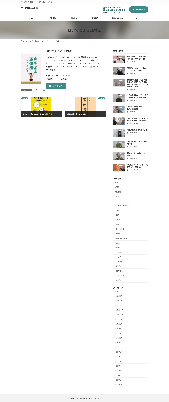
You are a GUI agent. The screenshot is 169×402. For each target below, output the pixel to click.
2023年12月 (119, 347)
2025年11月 (119, 314)
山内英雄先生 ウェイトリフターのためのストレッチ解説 (137, 119)
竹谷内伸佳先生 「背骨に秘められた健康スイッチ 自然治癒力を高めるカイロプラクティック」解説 (137, 83)
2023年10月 (119, 352)
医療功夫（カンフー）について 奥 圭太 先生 (137, 69)
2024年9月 (118, 333)
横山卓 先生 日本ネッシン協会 (137, 154)
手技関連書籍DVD (121, 238)
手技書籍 (43, 90)
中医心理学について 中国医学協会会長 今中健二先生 (137, 96)
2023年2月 (118, 375)
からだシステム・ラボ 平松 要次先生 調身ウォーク (137, 166)
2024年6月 (118, 338)
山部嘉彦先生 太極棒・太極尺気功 (137, 142)
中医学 (118, 210)
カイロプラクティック (124, 205)
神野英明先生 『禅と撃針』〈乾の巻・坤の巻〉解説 (137, 57)
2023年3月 (118, 370)
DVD (116, 182)
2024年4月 (118, 342)
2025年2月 (118, 328)
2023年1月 (118, 380)
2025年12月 (119, 310)
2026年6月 (118, 296)
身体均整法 (120, 229)
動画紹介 (118, 187)
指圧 (117, 215)
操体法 (118, 219)
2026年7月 (118, 291)
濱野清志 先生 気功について (137, 130)
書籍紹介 (118, 243)
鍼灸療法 (118, 280)
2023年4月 (118, 366)
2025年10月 (119, 319)
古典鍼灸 (119, 261)
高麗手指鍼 (120, 275)
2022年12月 (119, 384)
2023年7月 (118, 356)
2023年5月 (118, 361)
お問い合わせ (139, 9)
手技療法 (118, 233)
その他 (35, 90)
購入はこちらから (56, 85)
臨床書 (118, 271)
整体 (117, 224)
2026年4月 (118, 305)
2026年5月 (118, 300)
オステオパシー (121, 201)
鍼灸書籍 (118, 247)
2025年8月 (118, 324)
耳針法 (118, 266)
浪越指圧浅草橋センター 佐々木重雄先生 (136, 107)
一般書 (118, 252)
